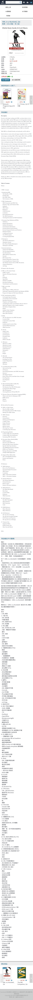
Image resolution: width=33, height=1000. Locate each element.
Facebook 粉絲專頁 (6, 992)
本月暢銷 (25, 11)
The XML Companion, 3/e (22, 983)
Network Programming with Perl (9, 106)
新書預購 (25, 7)
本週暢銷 (8, 11)
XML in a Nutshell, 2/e (8, 983)
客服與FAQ (16, 992)
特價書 (8, 16)
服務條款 (16, 994)
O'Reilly (12, 57)
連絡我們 (22, 992)
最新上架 (8, 7)
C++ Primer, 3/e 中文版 (23, 105)
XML (11, 73)
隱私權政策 (29, 992)
